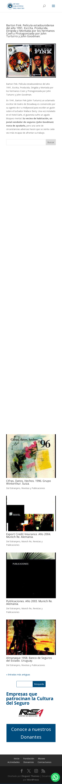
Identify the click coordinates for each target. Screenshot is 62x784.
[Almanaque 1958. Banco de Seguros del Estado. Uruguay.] (31, 637)
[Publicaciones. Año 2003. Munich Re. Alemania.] (31, 575)
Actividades (14, 762)
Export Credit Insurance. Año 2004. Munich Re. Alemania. (28, 535)
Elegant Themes (30, 776)
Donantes (28, 762)
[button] (55, 777)
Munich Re (26, 541)
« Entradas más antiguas (18, 674)
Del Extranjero (13, 488)
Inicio (16, 758)
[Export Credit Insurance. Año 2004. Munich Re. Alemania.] (31, 513)
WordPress (33, 779)
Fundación (28, 758)
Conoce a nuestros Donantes (31, 733)
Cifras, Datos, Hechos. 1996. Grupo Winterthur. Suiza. (28, 482)
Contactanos (44, 762)
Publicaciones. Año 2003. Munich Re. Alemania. (29, 602)
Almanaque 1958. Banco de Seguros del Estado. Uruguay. (29, 659)
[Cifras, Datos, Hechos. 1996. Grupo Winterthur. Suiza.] (31, 456)
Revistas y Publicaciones (33, 488)
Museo (41, 758)
